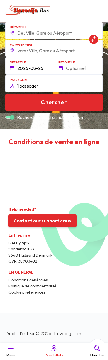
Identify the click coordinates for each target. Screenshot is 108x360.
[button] (54, 30)
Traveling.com (67, 333)
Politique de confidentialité (32, 286)
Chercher (97, 355)
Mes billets (54, 355)
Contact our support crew (42, 221)
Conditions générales (28, 280)
